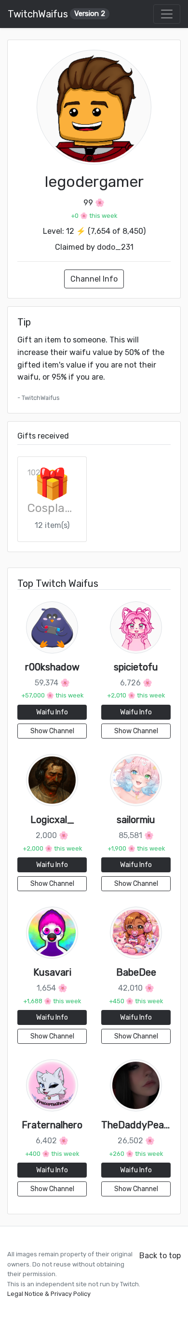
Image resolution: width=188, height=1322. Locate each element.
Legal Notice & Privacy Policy (49, 1293)
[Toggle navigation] (166, 14)
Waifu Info (52, 712)
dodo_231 (115, 247)
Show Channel (52, 731)
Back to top (160, 1255)
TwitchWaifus (56, 14)
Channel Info (94, 279)
